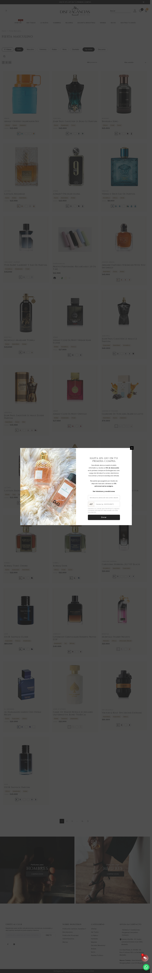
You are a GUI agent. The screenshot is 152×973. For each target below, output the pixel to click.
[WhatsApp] (146, 967)
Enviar (104, 517)
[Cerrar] (132, 448)
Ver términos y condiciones (104, 491)
